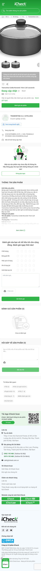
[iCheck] (11, 498)
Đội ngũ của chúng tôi (9, 472)
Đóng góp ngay (20, 173)
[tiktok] (7, 530)
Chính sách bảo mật (9, 484)
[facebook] (3, 530)
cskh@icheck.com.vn (11, 460)
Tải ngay (8, 422)
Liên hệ (4, 481)
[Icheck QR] (30, 498)
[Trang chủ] (20, 4)
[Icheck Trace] (11, 502)
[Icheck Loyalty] (30, 502)
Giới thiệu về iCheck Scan (10, 469)
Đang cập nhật (9, 130)
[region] (20, 38)
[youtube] (11, 530)
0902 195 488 (9, 454)
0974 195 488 (9, 456)
